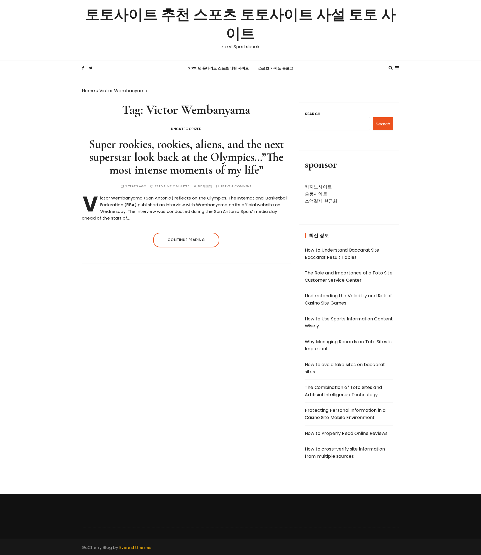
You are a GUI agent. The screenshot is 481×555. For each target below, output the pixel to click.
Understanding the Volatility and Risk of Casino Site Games (348, 299)
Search (312, 113)
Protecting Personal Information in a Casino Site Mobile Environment (345, 414)
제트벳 (207, 186)
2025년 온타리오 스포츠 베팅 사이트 (218, 68)
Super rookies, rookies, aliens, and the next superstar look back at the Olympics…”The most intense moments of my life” (186, 157)
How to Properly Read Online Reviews (346, 433)
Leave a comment (236, 186)
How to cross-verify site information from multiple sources (345, 452)
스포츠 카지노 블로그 (275, 68)
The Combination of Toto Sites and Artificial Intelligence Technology (343, 391)
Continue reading (186, 239)
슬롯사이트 (316, 194)
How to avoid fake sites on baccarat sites (345, 368)
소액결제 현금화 (321, 201)
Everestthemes (135, 547)
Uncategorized (186, 128)
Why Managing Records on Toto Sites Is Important (348, 345)
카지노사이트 (318, 187)
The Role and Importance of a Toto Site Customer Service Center (348, 276)
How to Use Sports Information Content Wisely (349, 322)
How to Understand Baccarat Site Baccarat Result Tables (342, 254)
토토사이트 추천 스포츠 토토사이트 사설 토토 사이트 (240, 24)
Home (88, 90)
